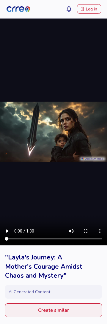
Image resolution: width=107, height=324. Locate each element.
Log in (91, 9)
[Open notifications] (69, 9)
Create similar (53, 310)
